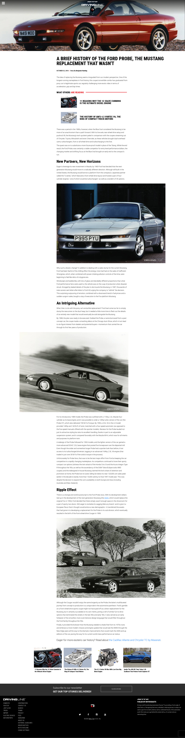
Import (5, 713)
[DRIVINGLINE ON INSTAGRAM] (97, 714)
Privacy (20, 713)
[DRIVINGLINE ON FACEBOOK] (88, 714)
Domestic (6, 703)
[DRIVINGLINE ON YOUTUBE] (105, 714)
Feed (19, 715)
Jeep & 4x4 (7, 708)
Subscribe (116, 689)
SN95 (106, 498)
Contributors (23, 703)
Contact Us (22, 705)
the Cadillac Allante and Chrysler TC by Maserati (135, 640)
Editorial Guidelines (25, 723)
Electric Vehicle (9, 715)
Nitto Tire (91, 719)
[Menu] (3, 3)
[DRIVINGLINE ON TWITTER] (80, 714)
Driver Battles (23, 725)
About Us (21, 720)
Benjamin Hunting (81, 71)
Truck (5, 710)
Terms (20, 710)
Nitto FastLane (23, 728)
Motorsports (8, 718)
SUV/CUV (6, 705)
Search (20, 708)
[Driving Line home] (92, 6)
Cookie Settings (23, 730)
